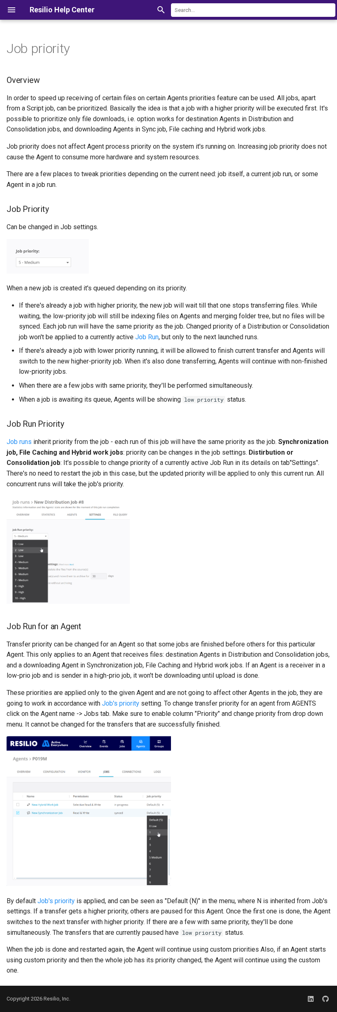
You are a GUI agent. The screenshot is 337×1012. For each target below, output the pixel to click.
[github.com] (325, 998)
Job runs (19, 442)
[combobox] (253, 10)
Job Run (147, 337)
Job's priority (120, 703)
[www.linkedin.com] (310, 998)
